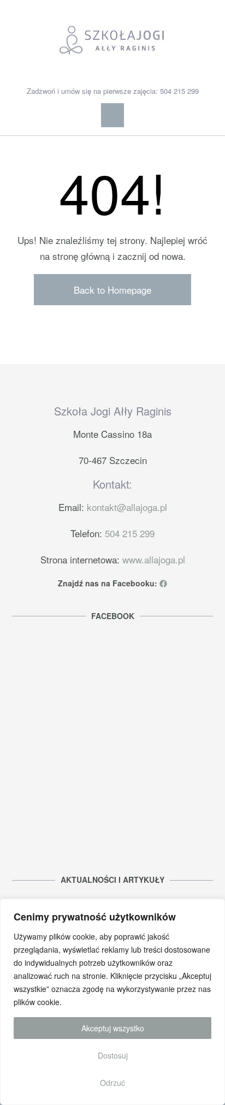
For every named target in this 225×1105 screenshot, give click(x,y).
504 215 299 (130, 533)
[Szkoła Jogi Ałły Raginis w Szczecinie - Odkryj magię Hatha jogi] (112, 40)
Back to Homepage (112, 289)
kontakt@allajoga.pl (127, 507)
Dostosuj (113, 1055)
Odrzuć (112, 1082)
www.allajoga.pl (153, 559)
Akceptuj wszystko (112, 1028)
